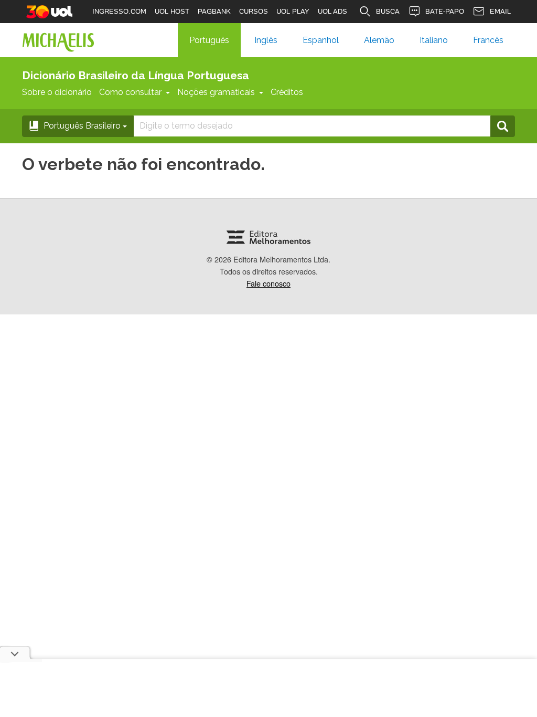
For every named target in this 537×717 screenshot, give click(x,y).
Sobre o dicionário (57, 92)
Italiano (434, 40)
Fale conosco (268, 283)
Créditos (287, 92)
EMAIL (500, 11)
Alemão (379, 40)
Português (209, 40)
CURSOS (253, 11)
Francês (488, 40)
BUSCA (388, 11)
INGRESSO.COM (119, 11)
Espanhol (321, 40)
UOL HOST (172, 11)
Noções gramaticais (216, 92)
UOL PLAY (292, 11)
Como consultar (130, 92)
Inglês (265, 40)
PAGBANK (214, 11)
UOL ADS (332, 11)
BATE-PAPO (444, 11)
